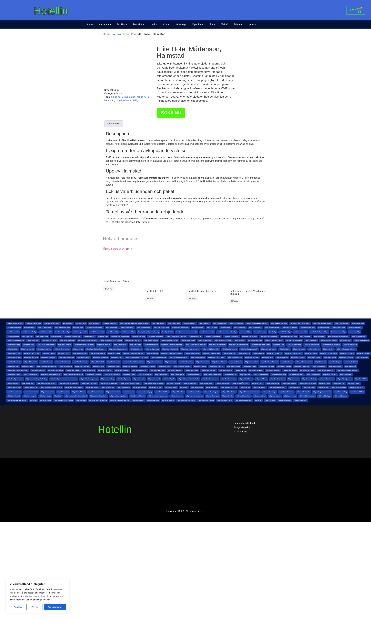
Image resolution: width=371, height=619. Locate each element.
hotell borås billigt (245, 332)
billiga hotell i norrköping (148, 366)
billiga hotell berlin (324, 383)
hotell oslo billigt (78, 327)
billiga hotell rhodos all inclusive (96, 349)
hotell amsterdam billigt (338, 332)
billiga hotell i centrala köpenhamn (347, 370)
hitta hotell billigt (56, 336)
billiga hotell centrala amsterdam (153, 383)
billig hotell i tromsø (290, 396)
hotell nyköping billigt (127, 327)
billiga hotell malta (152, 353)
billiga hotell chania (27, 383)
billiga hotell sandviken (44, 349)
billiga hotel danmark (14, 396)
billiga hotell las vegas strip (328, 353)
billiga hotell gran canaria (15, 379)
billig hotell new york (213, 396)
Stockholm (122, 24)
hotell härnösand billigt (97, 332)
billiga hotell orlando (299, 349)
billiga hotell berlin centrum (308, 383)
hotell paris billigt (29, 327)
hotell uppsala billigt (189, 323)
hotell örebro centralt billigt (94, 327)
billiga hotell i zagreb (314, 357)
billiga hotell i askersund (94, 374)
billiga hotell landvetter (31, 357)
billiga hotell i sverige (114, 362)
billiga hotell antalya (124, 387)
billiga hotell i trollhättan (63, 362)
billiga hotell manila (114, 353)
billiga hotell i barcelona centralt (73, 374)
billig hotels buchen (176, 396)
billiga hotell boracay (273, 383)
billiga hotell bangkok (31, 387)
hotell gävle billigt (167, 332)
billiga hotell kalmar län (235, 357)
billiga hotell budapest (173, 383)
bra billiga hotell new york (213, 336)
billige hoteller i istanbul (151, 340)
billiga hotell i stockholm (154, 362)
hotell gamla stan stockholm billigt (187, 332)
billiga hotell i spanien (186, 362)
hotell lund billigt (212, 327)
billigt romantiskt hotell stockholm (338, 336)
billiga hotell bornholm (206, 383)
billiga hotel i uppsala (47, 392)
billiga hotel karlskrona (14, 392)
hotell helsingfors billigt (62, 332)
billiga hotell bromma (190, 383)
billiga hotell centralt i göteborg (46, 383)
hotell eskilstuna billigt (207, 332)
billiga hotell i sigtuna (251, 362)
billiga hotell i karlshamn (157, 370)
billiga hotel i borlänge (269, 392)
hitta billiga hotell (89, 336)
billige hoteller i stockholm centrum (111, 340)
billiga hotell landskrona (48, 357)
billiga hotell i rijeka (335, 362)
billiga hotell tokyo (135, 344)
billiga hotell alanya (171, 387)
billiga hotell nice (328, 349)
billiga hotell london (311, 353)
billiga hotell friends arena (210, 379)
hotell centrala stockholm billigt (227, 332)
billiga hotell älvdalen (139, 387)
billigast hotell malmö (205, 340)
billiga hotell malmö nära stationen (171, 353)
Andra (90, 24)
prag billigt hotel (81, 323)
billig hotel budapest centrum (186, 400)
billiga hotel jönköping (31, 392)
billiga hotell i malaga (319, 366)
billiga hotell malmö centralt (211, 353)
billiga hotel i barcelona (286, 392)
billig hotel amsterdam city (244, 400)
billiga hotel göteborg (341, 392)
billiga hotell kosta (116, 357)
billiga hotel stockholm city (229, 387)
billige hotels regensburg (67, 340)
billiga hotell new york (14, 353)
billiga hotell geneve (123, 379)
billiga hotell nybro (314, 349)
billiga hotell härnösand (296, 374)
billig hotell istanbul (274, 396)
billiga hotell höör (245, 374)
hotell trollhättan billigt (219, 323)
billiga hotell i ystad (330, 357)
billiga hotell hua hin (230, 374)
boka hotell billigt (305, 336)
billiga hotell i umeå (46, 362)
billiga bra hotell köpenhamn (118, 396)
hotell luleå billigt (225, 327)
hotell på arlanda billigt (44, 327)
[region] (38, 596)
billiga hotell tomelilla (120, 344)
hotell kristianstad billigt (272, 327)
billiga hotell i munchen (216, 366)
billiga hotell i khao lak (105, 370)
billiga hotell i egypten (290, 370)
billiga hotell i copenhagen (325, 370)
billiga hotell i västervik (346, 357)
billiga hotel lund (323, 387)
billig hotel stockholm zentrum (64, 400)
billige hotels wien (33, 340)
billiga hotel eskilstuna (357, 392)
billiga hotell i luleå (350, 366)
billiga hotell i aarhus (161, 374)
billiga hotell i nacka (200, 366)
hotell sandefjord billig (14, 327)
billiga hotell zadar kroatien (329, 340)
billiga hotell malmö (229, 353)
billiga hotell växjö (28, 344)
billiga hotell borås (257, 383)
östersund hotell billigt (109, 323)
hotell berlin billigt (285, 332)
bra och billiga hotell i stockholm (176, 336)
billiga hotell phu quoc (152, 349)
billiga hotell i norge (164, 366)
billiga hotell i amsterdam (112, 374)
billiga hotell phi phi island (170, 349)
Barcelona (138, 24)
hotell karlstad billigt (339, 327)
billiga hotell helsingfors (261, 374)
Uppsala (252, 24)
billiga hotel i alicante (303, 392)
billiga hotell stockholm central (261, 344)
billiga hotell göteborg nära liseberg (36, 379)
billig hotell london (227, 396)
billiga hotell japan (267, 357)
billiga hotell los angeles (274, 353)
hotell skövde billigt (358, 323)
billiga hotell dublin (360, 379)
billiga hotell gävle (169, 379)
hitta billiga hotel (103, 336)
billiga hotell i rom (320, 362)
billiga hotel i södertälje (113, 392)
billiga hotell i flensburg (273, 370)
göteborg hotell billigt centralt (120, 336)
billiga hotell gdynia (138, 379)
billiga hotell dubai (13, 383)
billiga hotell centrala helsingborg (130, 383)
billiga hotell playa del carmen (118, 349)
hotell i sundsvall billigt (29, 332)
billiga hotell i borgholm (31, 374)
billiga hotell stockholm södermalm (171, 344)
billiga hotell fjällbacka (245, 379)
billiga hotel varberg (197, 387)
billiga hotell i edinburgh (307, 370)
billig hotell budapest (325, 396)
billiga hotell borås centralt (241, 383)
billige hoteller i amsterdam (170, 340)
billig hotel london (138, 400)
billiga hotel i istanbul (194, 392)
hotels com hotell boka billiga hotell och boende (134, 323)
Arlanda (238, 24)
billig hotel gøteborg (168, 400)
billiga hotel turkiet (211, 387)
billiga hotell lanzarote (14, 357)
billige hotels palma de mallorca (87, 340)
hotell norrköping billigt (143, 327)
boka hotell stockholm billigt (269, 336)
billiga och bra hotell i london (273, 340)
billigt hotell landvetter (358, 336)
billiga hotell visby (345, 340)
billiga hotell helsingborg (279, 374)
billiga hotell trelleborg (103, 344)
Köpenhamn (197, 24)
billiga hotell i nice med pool (182, 366)
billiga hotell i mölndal (233, 366)
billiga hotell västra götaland (46, 344)
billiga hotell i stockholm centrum (133, 362)
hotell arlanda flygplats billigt (319, 332)
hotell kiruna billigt (323, 327)
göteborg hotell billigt (138, 336)
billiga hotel (57, 396)
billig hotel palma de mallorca (98, 400)
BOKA (108, 288)
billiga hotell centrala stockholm (68, 383)
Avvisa (35, 607)
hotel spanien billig (354, 332)
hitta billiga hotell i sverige (72, 336)
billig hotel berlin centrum (206, 400)
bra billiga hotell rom (196, 336)
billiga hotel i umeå (63, 392)
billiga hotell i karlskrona (139, 370)
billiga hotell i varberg (14, 362)
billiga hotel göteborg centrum (322, 392)
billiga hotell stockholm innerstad (195, 344)
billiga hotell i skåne (236, 362)
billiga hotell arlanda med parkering (51, 387)
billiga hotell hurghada (177, 374)
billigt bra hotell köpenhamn (16, 340)
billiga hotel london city (356, 387)
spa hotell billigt (67, 323)
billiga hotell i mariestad (267, 366)
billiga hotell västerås (64, 344)
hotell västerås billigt (158, 323)
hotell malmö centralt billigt (180, 327)
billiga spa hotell (239, 340)
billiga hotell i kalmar (192, 370)
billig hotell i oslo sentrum (307, 396)
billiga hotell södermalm (312, 344)
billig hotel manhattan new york (119, 400)
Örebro (166, 24)
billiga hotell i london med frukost (17, 370)
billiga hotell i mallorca (284, 366)
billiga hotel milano (309, 387)
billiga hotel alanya (45, 396)
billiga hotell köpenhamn (159, 357)
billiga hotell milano (48, 353)
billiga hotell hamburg (313, 374)
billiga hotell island (282, 357)
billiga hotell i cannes (14, 374)
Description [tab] (113, 123)
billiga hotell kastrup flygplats (178, 357)
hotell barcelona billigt (300, 332)
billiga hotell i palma (66, 366)
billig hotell (33, 400)
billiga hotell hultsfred (194, 374)
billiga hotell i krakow (73, 370)
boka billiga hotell (319, 336)
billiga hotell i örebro (114, 366)
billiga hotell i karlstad (121, 370)
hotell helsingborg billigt (80, 332)
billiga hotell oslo (285, 349)
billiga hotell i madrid (335, 366)
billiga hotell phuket (136, 349)
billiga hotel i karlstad (162, 392)
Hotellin (51, 11)
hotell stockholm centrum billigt (300, 323)
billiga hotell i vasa (362, 357)
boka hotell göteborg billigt (289, 336)
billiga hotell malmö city (193, 353)
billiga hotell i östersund (82, 366)
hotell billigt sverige (260, 332)
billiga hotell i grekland (255, 370)
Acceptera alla (54, 607)
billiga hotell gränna (345, 374)
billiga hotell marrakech (80, 353)
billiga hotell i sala (287, 362)
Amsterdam (105, 24)
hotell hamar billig (113, 332)
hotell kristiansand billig (290, 327)
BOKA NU (171, 112)
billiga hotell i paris (27, 366)
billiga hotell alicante (155, 387)
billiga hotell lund (259, 353)
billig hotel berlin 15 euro (225, 400)
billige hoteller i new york (133, 340)
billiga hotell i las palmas (55, 370)
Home (107, 34)
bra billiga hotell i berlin (231, 336)
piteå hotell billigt (94, 323)
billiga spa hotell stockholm (223, 340)
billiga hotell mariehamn (98, 353)
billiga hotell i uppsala (30, 362)
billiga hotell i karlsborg (175, 370)
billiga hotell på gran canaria (249, 349)
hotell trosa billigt (204, 323)
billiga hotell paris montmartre (190, 349)
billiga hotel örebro (294, 387)
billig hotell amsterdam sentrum (17, 400)
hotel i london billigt (42, 336)
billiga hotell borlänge (223, 383)
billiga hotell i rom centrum (304, 362)
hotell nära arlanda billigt (161, 327)
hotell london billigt (239, 327)
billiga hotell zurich (311, 340)
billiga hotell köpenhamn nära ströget (137, 357)
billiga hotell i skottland (219, 362)
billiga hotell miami (63, 353)
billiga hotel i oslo (129, 392)
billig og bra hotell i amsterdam (158, 396)
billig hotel (258, 400)
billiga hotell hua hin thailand (212, 374)
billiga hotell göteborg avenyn (89, 379)
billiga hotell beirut (339, 383)
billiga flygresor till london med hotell (76, 396)
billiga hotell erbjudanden (344, 379)
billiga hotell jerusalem (252, 357)
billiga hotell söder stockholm (331, 344)
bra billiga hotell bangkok (249, 336)
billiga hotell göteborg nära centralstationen (63, 379)
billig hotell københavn (243, 396)
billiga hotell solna (278, 344)
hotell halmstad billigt (127, 100)
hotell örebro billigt (111, 327)
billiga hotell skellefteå (350, 344)
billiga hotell (183, 387)
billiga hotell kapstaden (198, 357)
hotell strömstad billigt (236, 323)
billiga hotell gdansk (154, 379)
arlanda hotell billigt (300, 400)
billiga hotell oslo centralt (268, 349)
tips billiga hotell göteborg (15, 323)
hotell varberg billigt (174, 323)
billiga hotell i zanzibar (297, 357)
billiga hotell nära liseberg (31, 353)
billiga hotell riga (78, 349)
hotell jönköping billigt (355, 327)
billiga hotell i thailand (97, 362)
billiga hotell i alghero (145, 374)
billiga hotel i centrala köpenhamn (249, 392)
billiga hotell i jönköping (208, 370)
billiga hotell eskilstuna (326, 379)
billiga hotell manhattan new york (133, 353)
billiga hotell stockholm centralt (238, 344)
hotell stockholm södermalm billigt (257, 323)
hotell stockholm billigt (342, 323)
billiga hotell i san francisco (270, 362)
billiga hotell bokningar (289, 383)
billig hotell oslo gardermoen (194, 396)
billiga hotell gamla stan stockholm (188, 379)
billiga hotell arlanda (92, 387)
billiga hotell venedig (14, 344)
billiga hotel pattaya (259, 387)
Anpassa (18, 607)
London (153, 24)
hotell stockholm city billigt (279, 323)
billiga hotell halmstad (329, 374)
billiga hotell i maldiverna (301, 366)
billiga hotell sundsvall (151, 344)
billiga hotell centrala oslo (89, 383)
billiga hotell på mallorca (230, 349)
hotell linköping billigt (255, 327)
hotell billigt (272, 332)
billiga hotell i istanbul (225, 370)
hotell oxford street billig (62, 327)
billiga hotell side (13, 349)
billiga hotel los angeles (339, 387)
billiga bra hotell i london (138, 396)
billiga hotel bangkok (30, 396)
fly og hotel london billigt (156, 336)
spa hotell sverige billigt (34, 323)
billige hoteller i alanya (188, 340)
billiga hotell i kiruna (89, 370)
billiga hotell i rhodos (351, 362)
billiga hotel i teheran (78, 392)
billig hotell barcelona (341, 396)
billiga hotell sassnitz (27, 349)
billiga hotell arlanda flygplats (74, 387)
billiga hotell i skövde (202, 362)
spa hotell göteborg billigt (51, 323)
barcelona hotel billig (285, 400)
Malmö (224, 24)
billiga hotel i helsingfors (211, 392)
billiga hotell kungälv (84, 357)
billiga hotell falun (293, 379)
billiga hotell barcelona (14, 387)
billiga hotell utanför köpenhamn (84, 344)
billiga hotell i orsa (98, 366)
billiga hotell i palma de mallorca (46, 366)
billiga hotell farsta (261, 379)
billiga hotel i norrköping (145, 392)
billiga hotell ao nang (108, 387)
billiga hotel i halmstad (123, 96)
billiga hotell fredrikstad (228, 379)
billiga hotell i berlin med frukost (50, 374)
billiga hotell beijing (353, 383)
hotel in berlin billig (13, 336)
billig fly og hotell (270, 400)
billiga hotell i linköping (37, 370)
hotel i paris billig (27, 336)
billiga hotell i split (170, 362)
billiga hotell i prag (13, 366)
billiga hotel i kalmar (178, 392)
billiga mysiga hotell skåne (294, 340)
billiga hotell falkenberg (309, 379)
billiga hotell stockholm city (217, 344)
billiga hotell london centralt (293, 353)
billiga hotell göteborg (107, 379)
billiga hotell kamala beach (216, 357)
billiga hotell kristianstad (100, 357)
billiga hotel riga (245, 387)
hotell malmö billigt (197, 327)
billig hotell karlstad (259, 396)
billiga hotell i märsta (250, 366)
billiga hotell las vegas (347, 353)
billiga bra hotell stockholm (98, 396)
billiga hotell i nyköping (130, 366)
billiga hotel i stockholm (96, 392)
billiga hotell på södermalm (211, 349)
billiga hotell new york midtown (346, 349)
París (212, 24)
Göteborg (181, 24)
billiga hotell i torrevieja (80, 362)
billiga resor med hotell (255, 340)
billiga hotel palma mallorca (277, 387)
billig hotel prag (81, 400)
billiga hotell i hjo (240, 370)
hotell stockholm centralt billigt (322, 323)
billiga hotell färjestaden (278, 379)
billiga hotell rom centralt (62, 349)
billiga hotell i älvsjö (129, 374)
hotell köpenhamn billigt (308, 327)
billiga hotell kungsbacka (66, 357)
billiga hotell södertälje (294, 344)
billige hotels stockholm (49, 340)
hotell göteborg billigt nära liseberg (148, 332)
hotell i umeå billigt (13, 332)
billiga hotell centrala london (109, 383)
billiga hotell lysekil (244, 353)
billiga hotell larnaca (363, 353)
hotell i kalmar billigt (46, 332)
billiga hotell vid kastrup (362, 340)
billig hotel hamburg (153, 400)
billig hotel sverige (45, 400)
